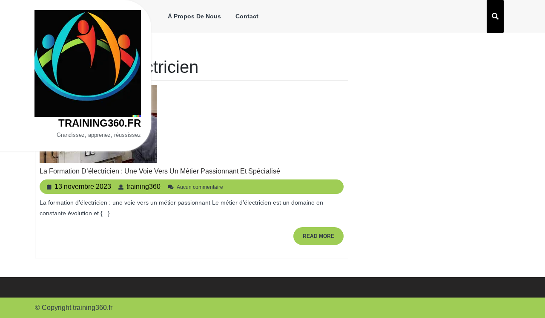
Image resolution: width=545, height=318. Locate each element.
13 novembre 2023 (82, 186)
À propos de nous (194, 16)
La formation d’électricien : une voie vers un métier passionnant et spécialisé (160, 171)
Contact (246, 16)
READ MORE (323, 239)
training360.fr (99, 123)
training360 (143, 186)
